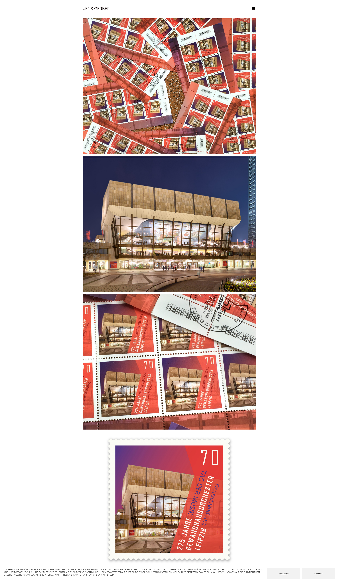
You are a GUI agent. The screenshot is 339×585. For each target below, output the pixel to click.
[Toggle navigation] (253, 8)
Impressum (108, 574)
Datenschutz (90, 574)
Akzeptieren (284, 573)
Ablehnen (318, 573)
